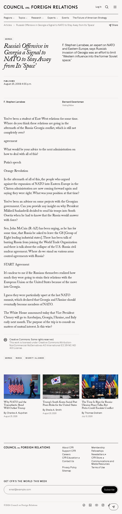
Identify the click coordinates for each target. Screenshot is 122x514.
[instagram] (102, 505)
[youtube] (96, 505)
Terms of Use (98, 467)
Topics (22, 17)
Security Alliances (34, 358)
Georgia (8, 39)
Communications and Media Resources (103, 463)
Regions (8, 17)
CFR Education (70, 457)
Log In (99, 7)
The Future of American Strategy (90, 17)
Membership (98, 447)
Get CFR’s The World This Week (25, 481)
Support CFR (69, 450)
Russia (19, 358)
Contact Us (68, 461)
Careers (66, 454)
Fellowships (97, 450)
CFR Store (97, 457)
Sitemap (66, 470)
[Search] (107, 7)
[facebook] (83, 505)
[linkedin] (90, 505)
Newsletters (98, 454)
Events (65, 17)
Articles (8, 25)
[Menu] (115, 7)
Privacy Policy (69, 467)
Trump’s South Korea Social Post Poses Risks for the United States (60, 403)
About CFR (68, 447)
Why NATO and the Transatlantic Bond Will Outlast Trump (15, 405)
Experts (52, 17)
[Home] (41, 7)
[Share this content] (113, 507)
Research (36, 17)
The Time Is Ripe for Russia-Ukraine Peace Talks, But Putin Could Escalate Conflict (98, 405)
